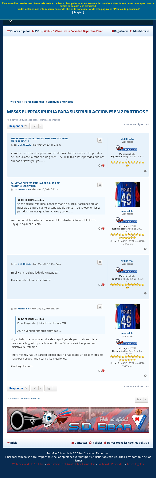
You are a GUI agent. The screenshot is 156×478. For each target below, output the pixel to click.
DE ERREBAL (127, 139)
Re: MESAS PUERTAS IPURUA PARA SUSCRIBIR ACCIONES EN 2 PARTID (35, 184)
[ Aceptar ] (78, 12)
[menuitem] (35, 31)
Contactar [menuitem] (81, 442)
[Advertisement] (78, 64)
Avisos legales (135, 464)
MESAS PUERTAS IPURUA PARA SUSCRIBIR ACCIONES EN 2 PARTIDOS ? (77, 111)
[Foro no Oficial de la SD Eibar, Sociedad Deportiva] (78, 420)
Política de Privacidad (111, 464)
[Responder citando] (99, 140)
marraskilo (127, 211)
